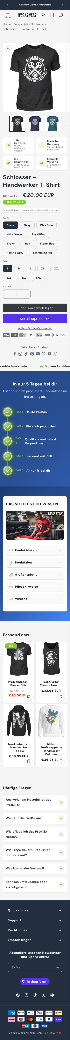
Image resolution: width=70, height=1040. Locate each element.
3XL (9, 277)
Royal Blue (38, 234)
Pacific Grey (15, 252)
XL (43, 268)
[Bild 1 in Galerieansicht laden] (17, 123)
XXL (56, 268)
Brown (11, 243)
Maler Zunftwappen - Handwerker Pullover (51, 749)
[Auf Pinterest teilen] (32, 355)
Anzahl (7, 286)
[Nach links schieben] (4, 124)
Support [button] (14, 920)
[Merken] (28, 696)
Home (7, 24)
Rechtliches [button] (18, 930)
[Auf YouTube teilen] (38, 355)
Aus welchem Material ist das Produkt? (28, 802)
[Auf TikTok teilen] (26, 355)
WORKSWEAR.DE (27, 1033)
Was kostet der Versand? (25, 868)
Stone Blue (47, 243)
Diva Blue (46, 225)
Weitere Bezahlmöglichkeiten (35, 328)
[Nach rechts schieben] (65, 124)
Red (27, 243)
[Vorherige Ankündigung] (7, 5)
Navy (27, 225)
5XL (38, 277)
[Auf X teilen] (44, 355)
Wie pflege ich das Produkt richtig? (27, 834)
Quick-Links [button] (18, 910)
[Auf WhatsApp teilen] (55, 355)
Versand (26, 210)
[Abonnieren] (57, 967)
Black (10, 225)
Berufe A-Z (21, 24)
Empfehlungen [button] (20, 940)
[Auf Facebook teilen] (15, 355)
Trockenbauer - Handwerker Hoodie (19, 747)
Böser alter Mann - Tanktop (51, 683)
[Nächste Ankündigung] (63, 5)
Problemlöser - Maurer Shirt (19, 683)
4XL (23, 277)
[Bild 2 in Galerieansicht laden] (35, 123)
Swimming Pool (43, 252)
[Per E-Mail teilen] (50, 355)
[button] (8, 15)
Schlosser (37, 24)
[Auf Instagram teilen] (20, 355)
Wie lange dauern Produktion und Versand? (28, 852)
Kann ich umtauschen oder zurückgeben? (26, 884)
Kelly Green (14, 234)
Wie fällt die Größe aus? (24, 818)
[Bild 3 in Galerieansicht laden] (52, 123)
